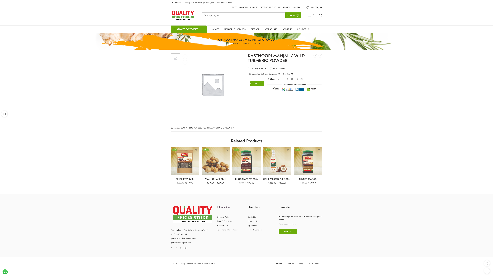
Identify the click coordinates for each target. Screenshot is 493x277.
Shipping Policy (223, 217)
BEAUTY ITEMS (187, 127)
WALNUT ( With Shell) (215, 179)
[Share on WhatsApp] (297, 79)
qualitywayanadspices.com (181, 242)
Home (235, 43)
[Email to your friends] (301, 79)
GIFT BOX (255, 29)
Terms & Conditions (224, 221)
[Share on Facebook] (283, 79)
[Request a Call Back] (487, 263)
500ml (272, 156)
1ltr (272, 159)
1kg (210, 159)
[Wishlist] (185, 57)
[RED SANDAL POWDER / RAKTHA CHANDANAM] (320, 56)
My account (252, 225)
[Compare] (185, 62)
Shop (301, 263)
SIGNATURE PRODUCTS (235, 29)
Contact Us (252, 217)
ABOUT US (287, 29)
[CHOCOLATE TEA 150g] (246, 161)
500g (210, 156)
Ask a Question (278, 68)
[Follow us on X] (172, 248)
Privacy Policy (222, 225)
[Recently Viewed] (487, 271)
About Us (279, 263)
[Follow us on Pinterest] (181, 248)
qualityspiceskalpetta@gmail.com (183, 238)
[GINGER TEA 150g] (308, 161)
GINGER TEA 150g (308, 179)
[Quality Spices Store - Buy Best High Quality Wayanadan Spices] (183, 15)
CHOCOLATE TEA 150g (246, 179)
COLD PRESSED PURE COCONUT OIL (277, 179)
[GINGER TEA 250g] (185, 161)
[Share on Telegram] (292, 79)
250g (210, 152)
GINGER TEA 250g (185, 179)
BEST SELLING (270, 29)
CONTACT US (303, 29)
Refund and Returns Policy (227, 229)
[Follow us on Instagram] (185, 248)
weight (206, 148)
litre (266, 152)
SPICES (215, 29)
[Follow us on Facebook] (176, 248)
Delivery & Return (258, 68)
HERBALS (210, 127)
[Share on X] (278, 79)
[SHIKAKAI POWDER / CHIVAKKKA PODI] (315, 56)
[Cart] (309, 15)
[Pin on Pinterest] (287, 79)
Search (291, 15)
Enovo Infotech (209, 263)
